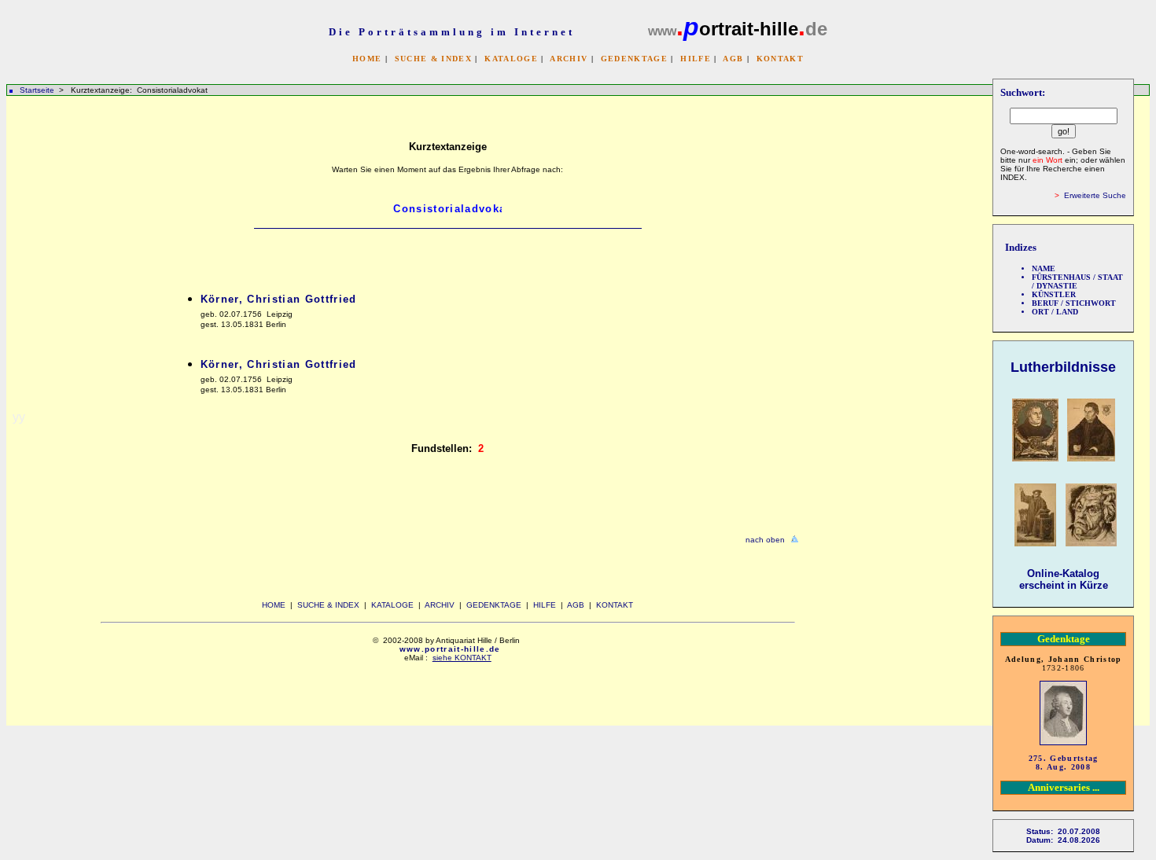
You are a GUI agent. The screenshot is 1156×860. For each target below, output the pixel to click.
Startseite (37, 90)
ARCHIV (568, 58)
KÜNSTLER (1054, 294)
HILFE (695, 58)
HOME (366, 58)
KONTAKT (780, 58)
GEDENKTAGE (634, 58)
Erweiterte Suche (1095, 195)
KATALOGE (511, 58)
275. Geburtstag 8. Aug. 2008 (1064, 762)
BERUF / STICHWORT (1074, 303)
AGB (733, 58)
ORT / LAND (1055, 311)
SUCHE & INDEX (433, 58)
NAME (1043, 268)
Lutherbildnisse (1063, 367)
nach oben (765, 539)
